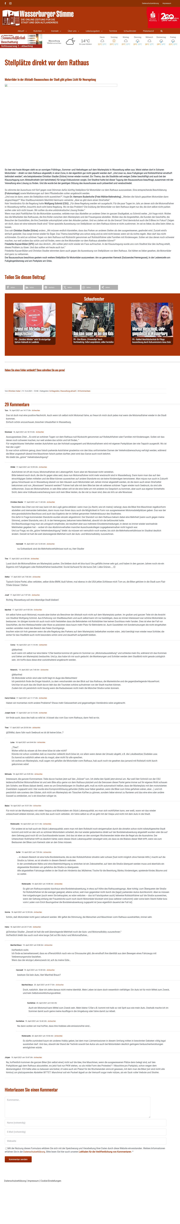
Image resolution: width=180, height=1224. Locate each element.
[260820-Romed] (152, 304)
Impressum (33, 1181)
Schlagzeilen (54, 391)
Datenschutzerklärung (15, 1181)
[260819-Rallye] (93, 304)
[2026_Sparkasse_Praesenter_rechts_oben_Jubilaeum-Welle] (163, 8)
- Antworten (35, 410)
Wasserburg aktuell (68, 391)
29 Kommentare (84, 391)
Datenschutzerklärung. (34, 1151)
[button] (161, 31)
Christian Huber (14, 391)
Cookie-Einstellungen (50, 1181)
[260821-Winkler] (34, 304)
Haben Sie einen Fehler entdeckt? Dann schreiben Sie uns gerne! (35, 370)
